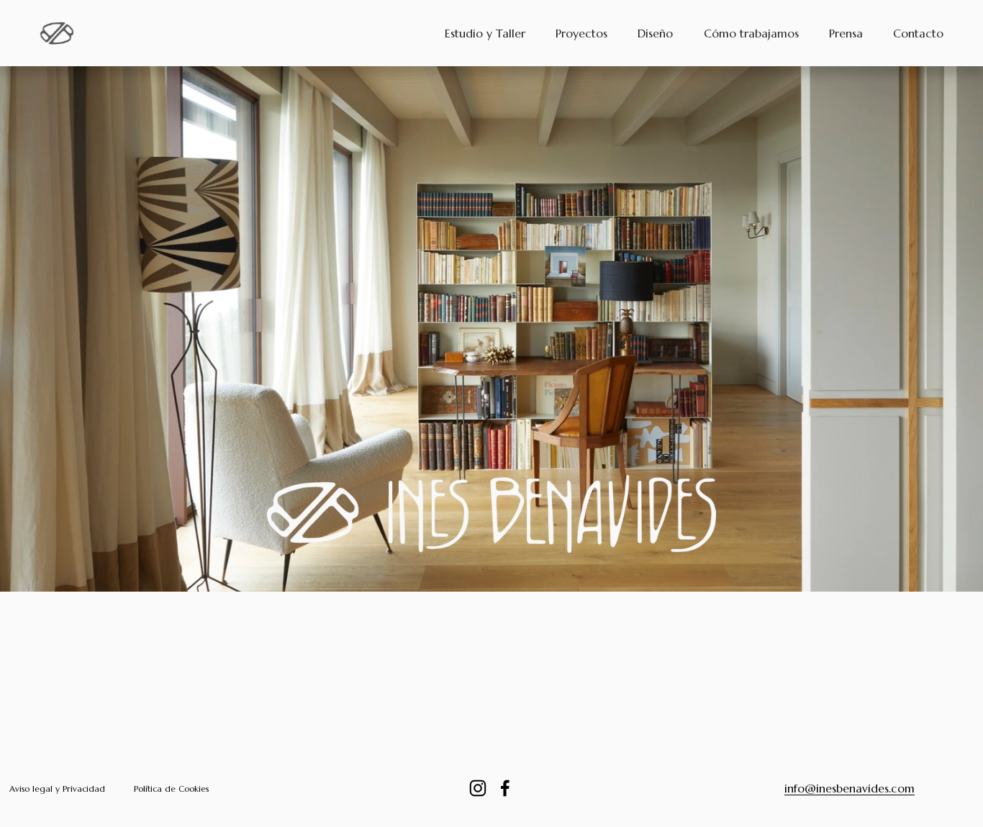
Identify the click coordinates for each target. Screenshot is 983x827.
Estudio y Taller (485, 33)
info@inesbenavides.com (849, 788)
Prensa (846, 33)
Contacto (918, 33)
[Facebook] (505, 788)
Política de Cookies (171, 788)
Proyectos (581, 33)
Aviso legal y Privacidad (57, 788)
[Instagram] (477, 788)
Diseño (655, 33)
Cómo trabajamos (751, 33)
